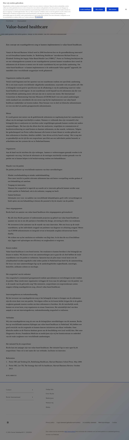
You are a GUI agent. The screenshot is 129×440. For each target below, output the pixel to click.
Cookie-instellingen (85, 9)
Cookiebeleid (38, 17)
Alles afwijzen (99, 9)
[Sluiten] (126, 9)
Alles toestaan (112, 9)
